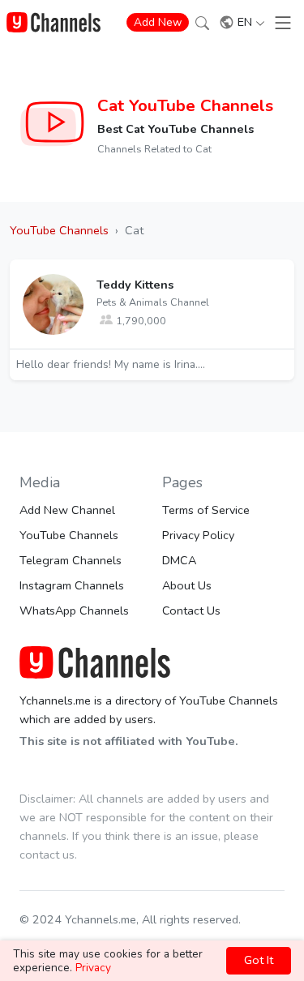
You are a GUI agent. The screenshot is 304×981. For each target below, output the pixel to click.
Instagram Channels (71, 585)
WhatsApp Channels (74, 610)
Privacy (93, 967)
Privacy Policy (198, 535)
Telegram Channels (70, 560)
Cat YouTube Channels (185, 105)
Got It (258, 960)
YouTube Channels (68, 535)
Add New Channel (67, 510)
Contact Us (191, 610)
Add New (158, 22)
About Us (187, 585)
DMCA (179, 560)
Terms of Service (206, 510)
